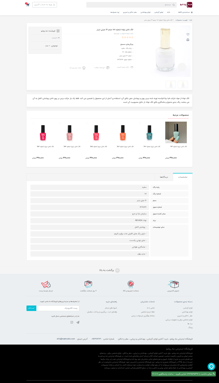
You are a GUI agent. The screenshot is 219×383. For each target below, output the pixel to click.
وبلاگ (190, 327)
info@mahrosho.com (66, 339)
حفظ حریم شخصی (148, 312)
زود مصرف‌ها (115, 12)
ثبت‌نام (31, 308)
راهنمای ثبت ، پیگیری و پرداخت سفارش (102, 312)
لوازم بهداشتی (146, 12)
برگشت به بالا (107, 270)
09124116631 (96, 339)
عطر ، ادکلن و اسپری (185, 316)
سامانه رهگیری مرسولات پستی (143, 316)
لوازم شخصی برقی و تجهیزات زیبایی (179, 320)
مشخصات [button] (182, 177)
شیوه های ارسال (111, 308)
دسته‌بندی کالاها (184, 12)
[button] (29, 5)
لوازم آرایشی (158, 12)
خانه (168, 12)
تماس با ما (151, 308)
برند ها (190, 324)
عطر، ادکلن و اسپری (130, 12)
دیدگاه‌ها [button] (164, 177)
